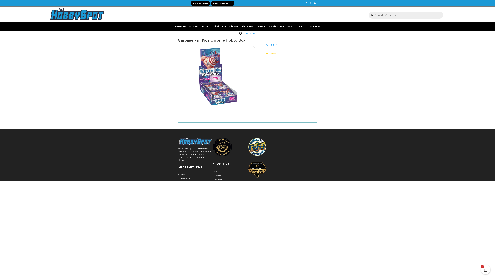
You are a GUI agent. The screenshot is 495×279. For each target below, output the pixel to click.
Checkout (219, 175)
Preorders (193, 26)
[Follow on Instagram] (315, 3)
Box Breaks (180, 26)
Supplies (273, 26)
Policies (218, 180)
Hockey (204, 26)
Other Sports (247, 26)
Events (301, 26)
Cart (216, 171)
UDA (282, 26)
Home (182, 174)
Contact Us (315, 26)
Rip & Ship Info (200, 3)
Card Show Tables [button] (222, 3)
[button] (254, 47)
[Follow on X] (310, 3)
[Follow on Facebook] (306, 3)
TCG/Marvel (261, 26)
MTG (224, 26)
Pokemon (233, 26)
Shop (289, 26)
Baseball (215, 26)
